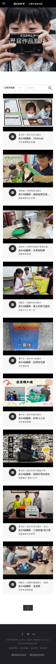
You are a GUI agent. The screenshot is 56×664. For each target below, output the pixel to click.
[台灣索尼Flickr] (33, 634)
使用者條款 (24, 648)
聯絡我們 (43, 648)
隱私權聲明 (13, 648)
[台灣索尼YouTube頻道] (28, 634)
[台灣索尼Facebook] (22, 634)
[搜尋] (50, 88)
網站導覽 (34, 648)
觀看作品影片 (28, 96)
